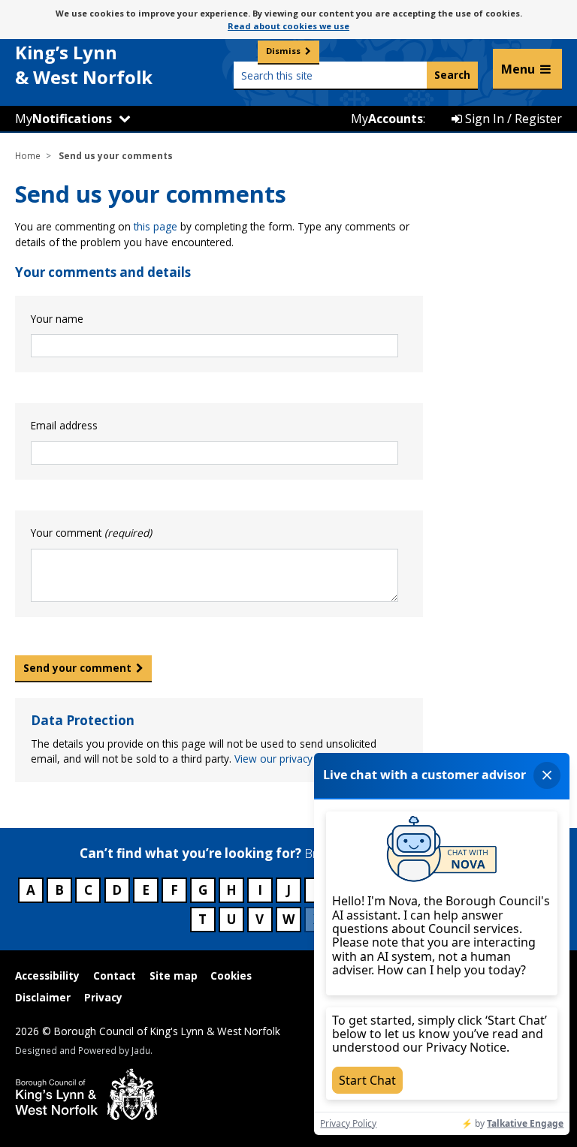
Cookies (231, 975)
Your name (57, 319)
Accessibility (47, 975)
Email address (64, 425)
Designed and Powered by (82, 1050)
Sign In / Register (512, 118)
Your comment (91, 532)
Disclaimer (43, 997)
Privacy (103, 997)
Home (28, 155)
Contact (114, 975)
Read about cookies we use (288, 26)
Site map (174, 975)
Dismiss (283, 50)
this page (155, 226)
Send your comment (77, 668)
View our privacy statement (299, 758)
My (63, 118)
